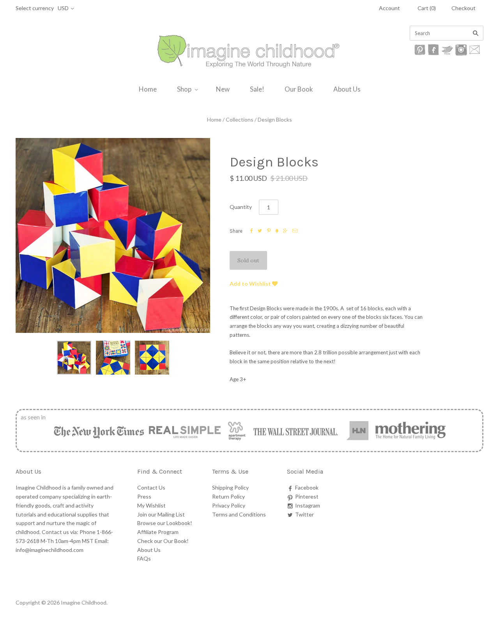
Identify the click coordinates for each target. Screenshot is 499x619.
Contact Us (151, 487)
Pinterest (307, 496)
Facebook (307, 487)
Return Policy (228, 496)
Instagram (307, 505)
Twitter (304, 514)
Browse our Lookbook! (164, 523)
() (427, 8)
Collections (239, 119)
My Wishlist (151, 505)
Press (144, 496)
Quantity (241, 206)
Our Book (299, 89)
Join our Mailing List (161, 514)
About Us (347, 89)
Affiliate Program (158, 532)
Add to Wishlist (251, 283)
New (223, 89)
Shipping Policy (230, 487)
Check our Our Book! (163, 541)
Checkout (463, 8)
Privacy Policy (228, 505)
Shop (184, 89)
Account (389, 8)
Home (148, 89)
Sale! (257, 89)
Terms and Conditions (239, 514)
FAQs (144, 558)
